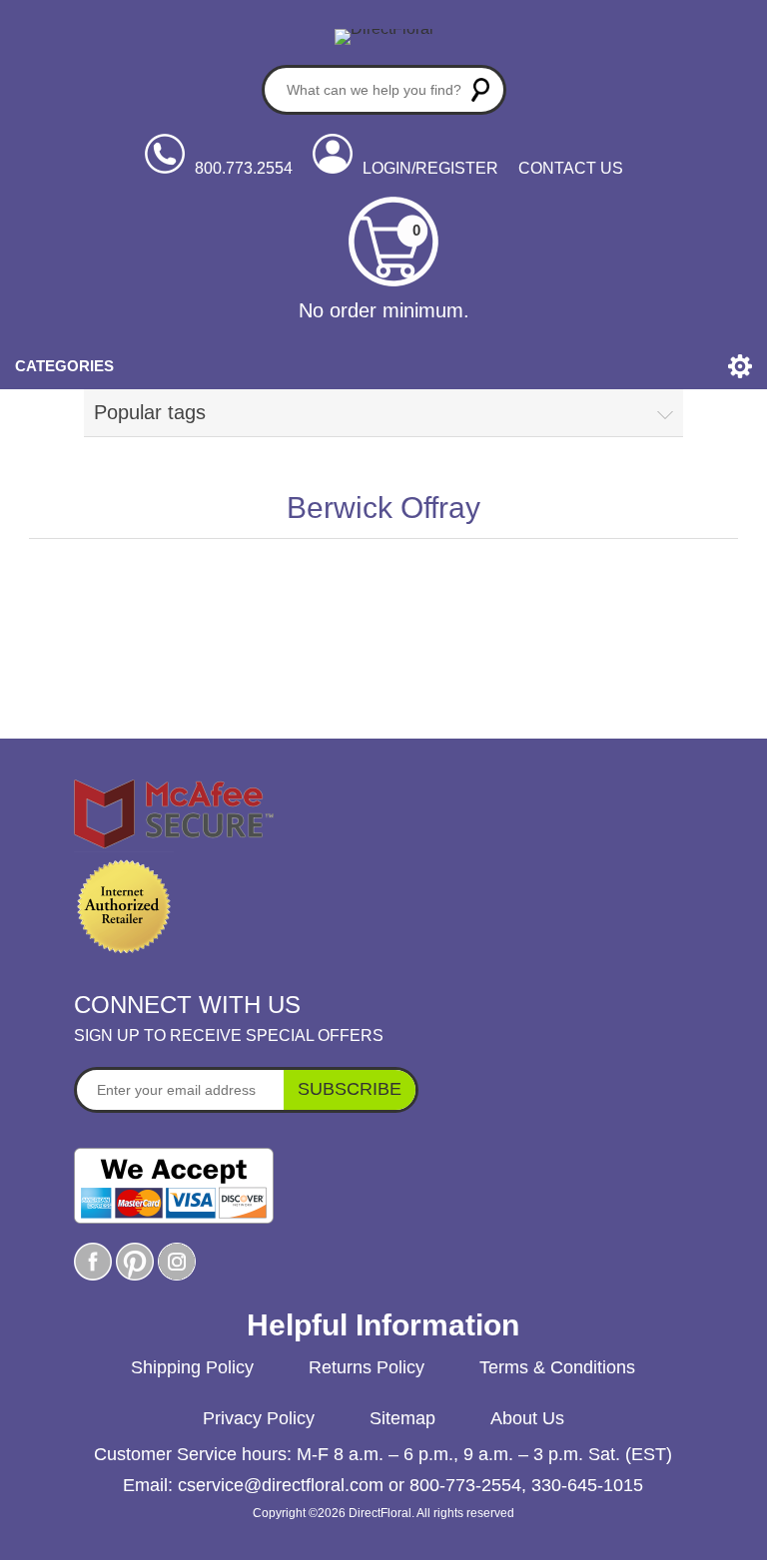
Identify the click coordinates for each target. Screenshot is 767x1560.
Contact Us (570, 168)
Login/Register (430, 168)
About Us (527, 1418)
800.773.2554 (244, 168)
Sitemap (402, 1418)
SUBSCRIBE (349, 1089)
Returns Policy (366, 1367)
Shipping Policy (192, 1367)
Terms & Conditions (557, 1367)
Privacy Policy (259, 1418)
